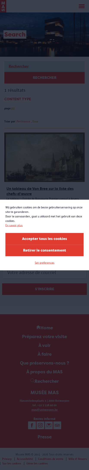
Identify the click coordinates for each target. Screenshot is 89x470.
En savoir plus (14, 225)
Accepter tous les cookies (44, 239)
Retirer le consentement (44, 250)
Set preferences (44, 262)
